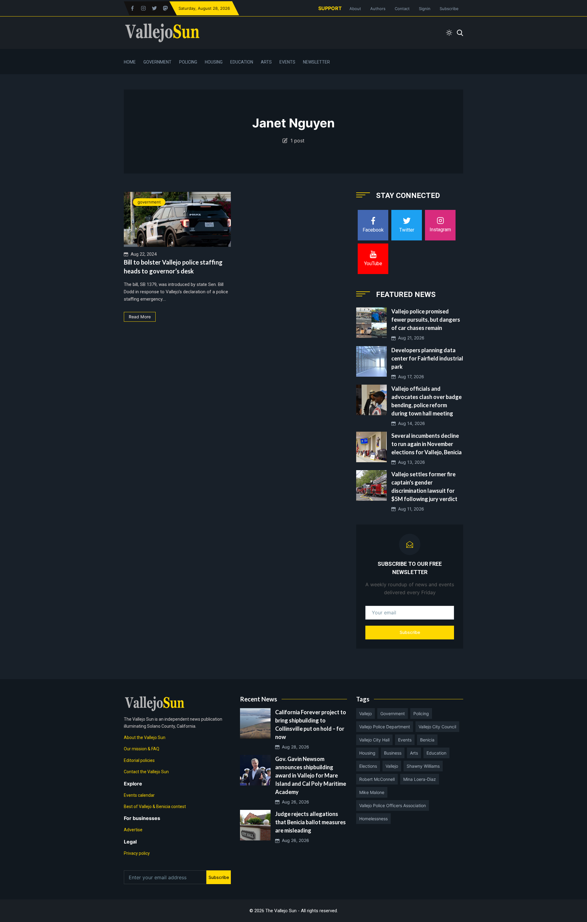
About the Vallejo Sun (144, 737)
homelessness (373, 818)
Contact (402, 8)
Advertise (133, 829)
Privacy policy (137, 853)
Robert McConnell (377, 779)
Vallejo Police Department (384, 726)
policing (421, 713)
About (355, 8)
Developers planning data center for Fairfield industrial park (427, 358)
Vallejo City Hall (374, 739)
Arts (266, 62)
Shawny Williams (423, 766)
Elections (368, 766)
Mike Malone (371, 792)
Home (130, 62)
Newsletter (316, 62)
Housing (214, 62)
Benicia (427, 739)
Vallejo (365, 713)
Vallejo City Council (437, 726)
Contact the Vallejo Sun (146, 771)
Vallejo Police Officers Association (392, 805)
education (436, 753)
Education (241, 62)
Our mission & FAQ (141, 748)
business (392, 753)
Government (157, 62)
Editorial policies (139, 760)
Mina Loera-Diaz (419, 779)
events (405, 739)
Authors (378, 8)
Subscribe (449, 8)
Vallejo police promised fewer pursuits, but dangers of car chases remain (425, 319)
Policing (188, 62)
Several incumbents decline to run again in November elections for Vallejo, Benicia (426, 444)
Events (287, 62)
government (149, 201)
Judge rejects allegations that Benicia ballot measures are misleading (310, 822)
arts (414, 753)
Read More (140, 316)
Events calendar (139, 795)
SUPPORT (330, 8)
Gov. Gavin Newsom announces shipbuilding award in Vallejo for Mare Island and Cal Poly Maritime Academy (310, 775)
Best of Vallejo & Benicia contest (155, 806)
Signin (424, 8)
